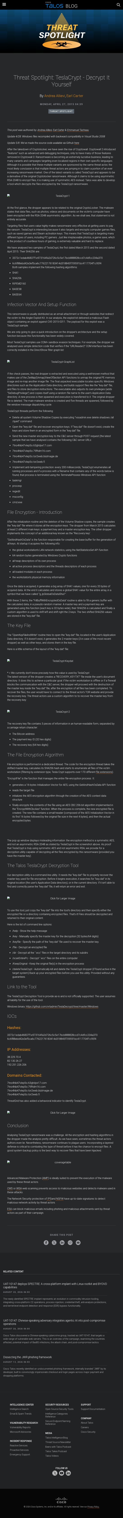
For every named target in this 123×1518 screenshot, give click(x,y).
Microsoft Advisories (20, 1432)
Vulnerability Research (24, 1423)
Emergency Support (20, 1454)
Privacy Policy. (93, 1507)
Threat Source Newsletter (58, 1442)
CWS (10, 1188)
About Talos (87, 1422)
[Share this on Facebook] (46, 1242)
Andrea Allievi (54, 96)
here (76, 142)
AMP (45, 1178)
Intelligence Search (19, 1409)
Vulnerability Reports (20, 1427)
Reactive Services (19, 1445)
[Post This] (54, 1242)
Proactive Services (19, 1450)
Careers (85, 1427)
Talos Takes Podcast (56, 1451)
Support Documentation (93, 1409)
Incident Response (21, 1441)
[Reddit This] (70, 1242)
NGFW (59, 1198)
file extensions (104, 772)
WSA (19, 1188)
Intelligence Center (22, 1404)
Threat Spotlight (61, 111)
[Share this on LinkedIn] (62, 1242)
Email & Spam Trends (21, 1413)
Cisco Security (88, 1432)
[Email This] (78, 1242)
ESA (9, 1209)
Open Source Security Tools (59, 1409)
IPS (49, 1198)
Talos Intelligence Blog (56, 1437)
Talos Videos (52, 1456)
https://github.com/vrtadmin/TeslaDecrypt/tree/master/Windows (61, 1006)
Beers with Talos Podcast (58, 1447)
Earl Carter (74, 96)
